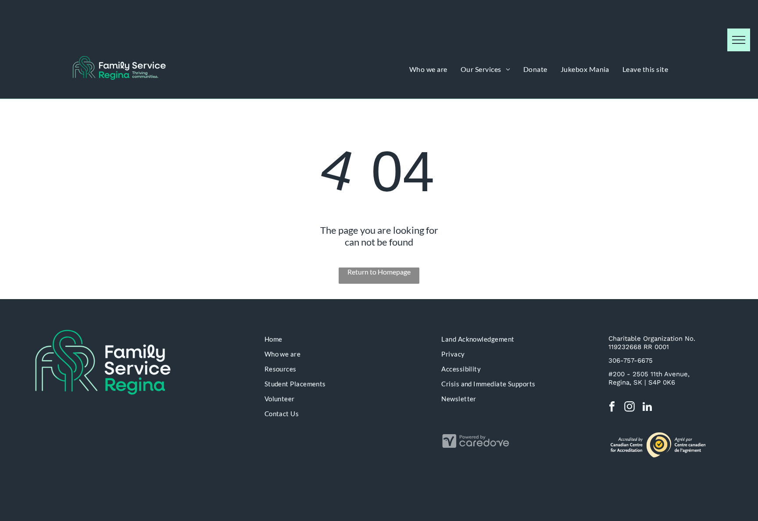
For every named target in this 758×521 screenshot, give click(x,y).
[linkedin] (647, 408)
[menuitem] (428, 69)
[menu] (738, 40)
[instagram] (630, 408)
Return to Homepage (379, 272)
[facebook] (612, 408)
